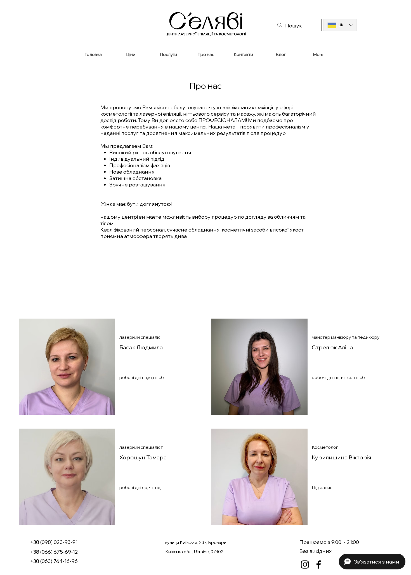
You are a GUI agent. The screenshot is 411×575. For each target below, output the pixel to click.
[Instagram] (304, 564)
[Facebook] (318, 564)
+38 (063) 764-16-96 (54, 561)
